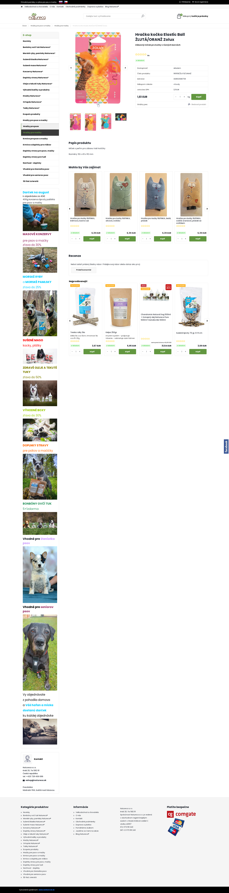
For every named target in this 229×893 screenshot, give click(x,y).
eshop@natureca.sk (36, 780)
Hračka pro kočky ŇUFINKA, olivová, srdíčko (118, 219)
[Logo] (37, 16)
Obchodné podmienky (76, 6)
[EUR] (60, 2)
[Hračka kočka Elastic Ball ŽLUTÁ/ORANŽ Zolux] (98, 68)
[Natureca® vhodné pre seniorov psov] (40, 616)
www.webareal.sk (47, 890)
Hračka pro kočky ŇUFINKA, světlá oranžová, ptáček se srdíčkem (188, 220)
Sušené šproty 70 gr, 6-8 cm (189, 333)
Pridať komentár (83, 270)
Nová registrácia (201, 2)
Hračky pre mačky (62, 26)
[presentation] (71, 67)
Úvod (24, 26)
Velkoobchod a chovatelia (36, 6)
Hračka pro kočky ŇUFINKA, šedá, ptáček (156, 219)
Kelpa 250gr (111, 332)
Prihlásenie (186, 2)
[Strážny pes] (190, 104)
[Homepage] (22, 6)
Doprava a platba (95, 6)
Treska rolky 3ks (77, 332)
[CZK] (66, 2)
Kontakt (60, 6)
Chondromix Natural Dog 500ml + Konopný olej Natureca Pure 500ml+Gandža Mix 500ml (156, 317)
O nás (52, 6)
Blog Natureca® (112, 6)
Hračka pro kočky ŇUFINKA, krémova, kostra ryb (82, 219)
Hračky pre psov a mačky (40, 26)
